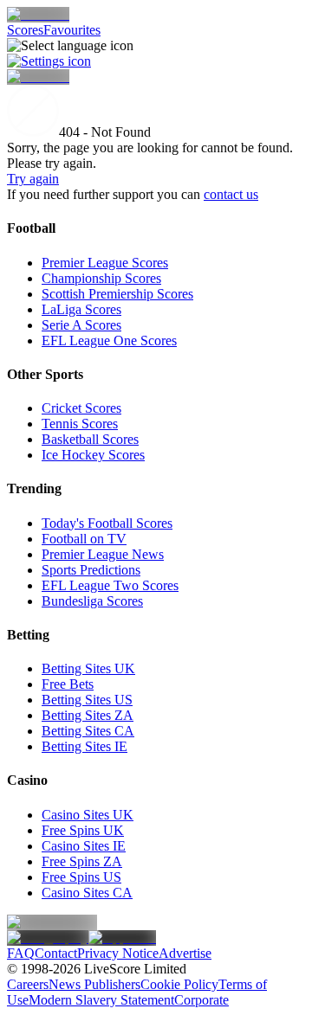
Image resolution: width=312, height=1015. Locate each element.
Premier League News (103, 554)
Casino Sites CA (87, 892)
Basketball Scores (90, 439)
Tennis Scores (80, 423)
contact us (231, 194)
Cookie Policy (179, 984)
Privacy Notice (118, 953)
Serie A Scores (81, 325)
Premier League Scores (105, 262)
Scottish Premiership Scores (117, 293)
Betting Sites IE (84, 746)
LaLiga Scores (81, 309)
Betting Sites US (87, 699)
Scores (25, 29)
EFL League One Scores (109, 340)
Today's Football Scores (107, 523)
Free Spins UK (83, 830)
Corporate (201, 1000)
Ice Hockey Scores (93, 454)
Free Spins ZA (82, 861)
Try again (33, 178)
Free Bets (68, 684)
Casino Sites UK (87, 814)
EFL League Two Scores (110, 585)
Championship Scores (101, 278)
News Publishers (94, 984)
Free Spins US (81, 877)
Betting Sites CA (88, 730)
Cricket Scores (81, 408)
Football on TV (84, 538)
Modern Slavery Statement (101, 1000)
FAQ (21, 953)
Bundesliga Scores (92, 601)
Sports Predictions (91, 569)
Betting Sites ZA (87, 715)
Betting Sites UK (88, 668)
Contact (56, 953)
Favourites (72, 29)
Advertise (185, 953)
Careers (28, 984)
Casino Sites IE (84, 845)
